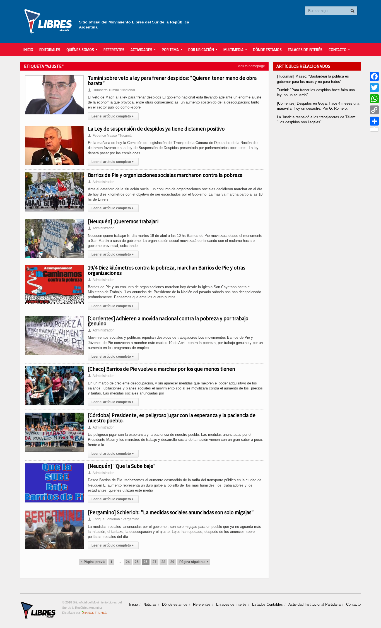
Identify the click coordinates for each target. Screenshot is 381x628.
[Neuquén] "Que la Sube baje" (122, 466)
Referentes (113, 49)
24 (128, 562)
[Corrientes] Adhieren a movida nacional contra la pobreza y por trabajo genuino (168, 321)
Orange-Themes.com (94, 612)
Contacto (353, 604)
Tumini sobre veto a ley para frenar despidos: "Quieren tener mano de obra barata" (172, 80)
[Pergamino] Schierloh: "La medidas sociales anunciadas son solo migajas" (171, 512)
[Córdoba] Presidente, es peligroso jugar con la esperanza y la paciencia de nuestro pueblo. (171, 418)
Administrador (101, 182)
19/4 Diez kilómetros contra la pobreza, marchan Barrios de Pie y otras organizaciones (166, 270)
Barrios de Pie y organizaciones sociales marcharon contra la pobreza (165, 175)
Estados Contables (267, 604)
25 (137, 562)
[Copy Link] (374, 110)
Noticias (149, 604)
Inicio (28, 49)
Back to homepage (251, 66)
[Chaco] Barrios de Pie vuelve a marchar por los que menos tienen (161, 368)
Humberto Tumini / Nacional (111, 90)
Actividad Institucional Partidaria (314, 604)
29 (172, 562)
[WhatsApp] (374, 98)
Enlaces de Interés (305, 49)
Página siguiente (193, 562)
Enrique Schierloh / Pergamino (113, 519)
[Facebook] (374, 76)
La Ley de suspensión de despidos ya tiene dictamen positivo (156, 128)
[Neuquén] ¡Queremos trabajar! (123, 221)
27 (154, 562)
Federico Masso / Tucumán (111, 136)
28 (163, 562)
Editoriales (49, 49)
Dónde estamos (267, 49)
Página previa (93, 562)
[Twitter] (374, 87)
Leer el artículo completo (112, 116)
